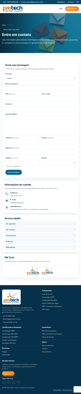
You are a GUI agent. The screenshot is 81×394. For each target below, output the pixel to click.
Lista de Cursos (47, 294)
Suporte (40, 241)
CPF (10, 94)
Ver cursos (40, 230)
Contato (71, 2)
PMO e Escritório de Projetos (52, 306)
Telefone (12, 138)
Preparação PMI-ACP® (49, 300)
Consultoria (40, 235)
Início (4, 25)
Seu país (8, 74)
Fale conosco (72, 9)
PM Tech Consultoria (49, 331)
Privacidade (57, 390)
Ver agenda (40, 224)
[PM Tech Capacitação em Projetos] (12, 8)
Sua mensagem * (11, 114)
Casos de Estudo (48, 337)
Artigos (4, 352)
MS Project (46, 309)
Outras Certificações (9, 340)
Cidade (11, 158)
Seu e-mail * (46, 94)
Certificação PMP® (8, 331)
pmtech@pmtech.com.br (12, 319)
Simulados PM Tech (9, 343)
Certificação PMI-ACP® (10, 334)
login (61, 8)
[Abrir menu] (40, 8)
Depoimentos (46, 352)
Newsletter (61, 2)
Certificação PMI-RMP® (10, 337)
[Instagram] (13, 382)
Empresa (12, 148)
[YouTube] (18, 382)
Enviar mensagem (14, 172)
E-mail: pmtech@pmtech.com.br (32, 2)
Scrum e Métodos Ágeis (50, 303)
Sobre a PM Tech (48, 346)
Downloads (6, 355)
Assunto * (9, 104)
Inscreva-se (8, 373)
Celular (47, 138)
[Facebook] (4, 382)
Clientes (45, 349)
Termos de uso (67, 390)
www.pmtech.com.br (10, 322)
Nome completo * (12, 84)
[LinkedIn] (9, 382)
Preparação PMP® (48, 297)
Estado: (44, 158)
